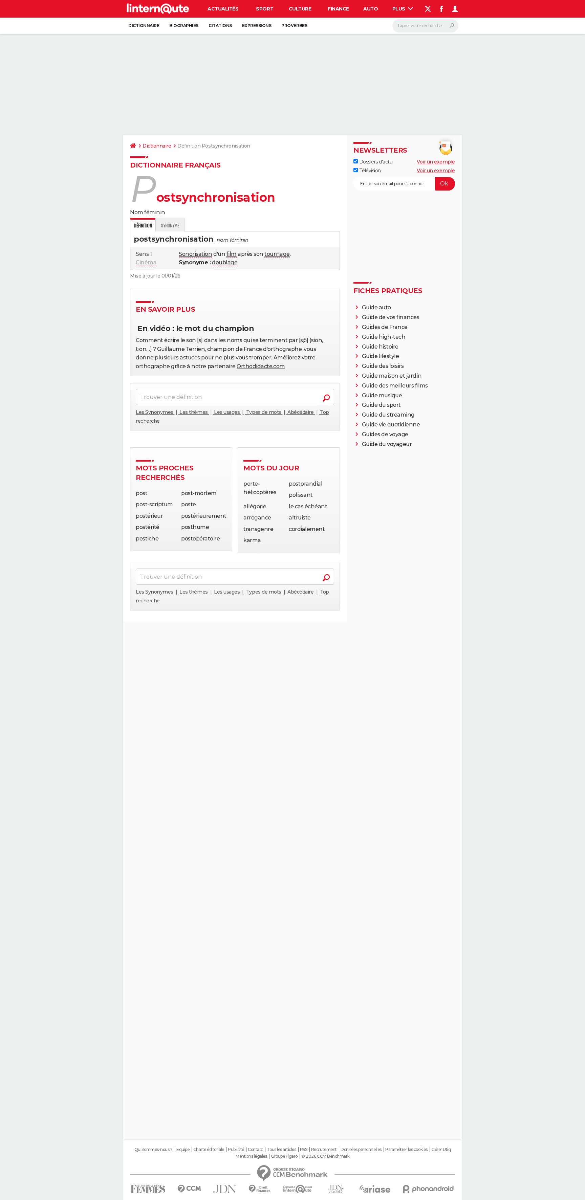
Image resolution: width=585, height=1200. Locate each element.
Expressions (257, 25)
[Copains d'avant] (297, 1189)
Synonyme (170, 225)
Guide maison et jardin (391, 376)
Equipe (182, 1149)
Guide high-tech (384, 337)
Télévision (369, 171)
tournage (276, 254)
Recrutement (324, 1149)
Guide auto (376, 307)
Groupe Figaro (284, 1156)
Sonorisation (195, 254)
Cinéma (146, 262)
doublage (224, 262)
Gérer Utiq (441, 1149)
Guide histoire (380, 346)
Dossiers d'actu (375, 162)
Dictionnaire (143, 25)
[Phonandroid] (428, 1189)
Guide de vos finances (390, 317)
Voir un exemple (436, 162)
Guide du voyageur (387, 444)
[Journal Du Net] (225, 1189)
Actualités (223, 9)
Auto (370, 9)
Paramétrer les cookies (406, 1149)
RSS (303, 1149)
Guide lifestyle (380, 356)
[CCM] (189, 1189)
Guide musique (382, 395)
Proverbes (294, 25)
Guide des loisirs (383, 366)
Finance (338, 9)
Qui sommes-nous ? (153, 1149)
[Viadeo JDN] (336, 1189)
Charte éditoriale (208, 1149)
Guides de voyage (385, 434)
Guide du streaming (388, 415)
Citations (220, 25)
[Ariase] (375, 1189)
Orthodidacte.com (261, 366)
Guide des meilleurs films (395, 385)
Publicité (236, 1149)
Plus (399, 9)
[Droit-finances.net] (260, 1189)
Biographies (183, 25)
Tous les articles (281, 1149)
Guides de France (385, 327)
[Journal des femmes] (148, 1189)
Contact (255, 1149)
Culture (300, 9)
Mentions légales (251, 1156)
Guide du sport (381, 405)
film (231, 254)
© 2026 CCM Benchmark (325, 1156)
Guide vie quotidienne (391, 424)
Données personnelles (361, 1149)
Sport (264, 9)
